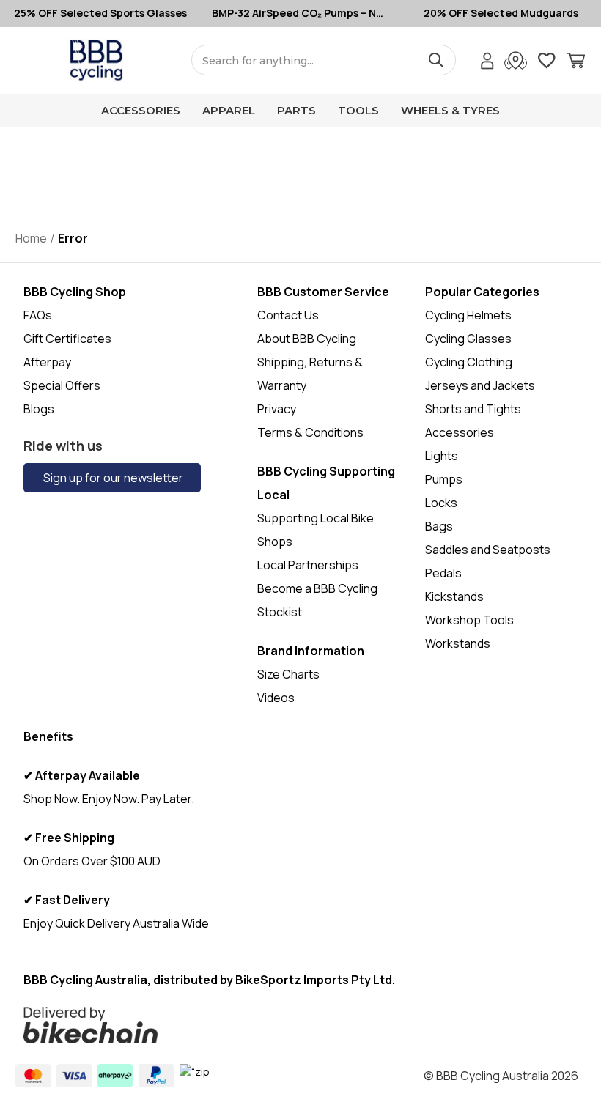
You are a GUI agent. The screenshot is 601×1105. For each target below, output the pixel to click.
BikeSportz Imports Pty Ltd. (315, 980)
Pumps (443, 479)
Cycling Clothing (468, 362)
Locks (441, 503)
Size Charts (288, 674)
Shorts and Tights (473, 409)
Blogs (38, 409)
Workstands (457, 643)
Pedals (443, 573)
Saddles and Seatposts (487, 550)
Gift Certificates (67, 338)
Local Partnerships (307, 565)
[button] (242, 1025)
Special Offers (61, 385)
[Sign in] (487, 62)
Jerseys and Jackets (480, 385)
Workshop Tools (469, 620)
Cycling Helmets (468, 315)
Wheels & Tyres (450, 110)
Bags (439, 526)
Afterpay (47, 362)
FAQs (37, 315)
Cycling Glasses (468, 338)
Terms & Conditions (310, 432)
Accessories (140, 110)
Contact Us (288, 315)
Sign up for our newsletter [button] (112, 478)
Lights (441, 456)
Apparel (228, 110)
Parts (296, 110)
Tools (358, 110)
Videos (276, 698)
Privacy (276, 409)
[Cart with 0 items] (576, 63)
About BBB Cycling (306, 338)
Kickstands (454, 596)
